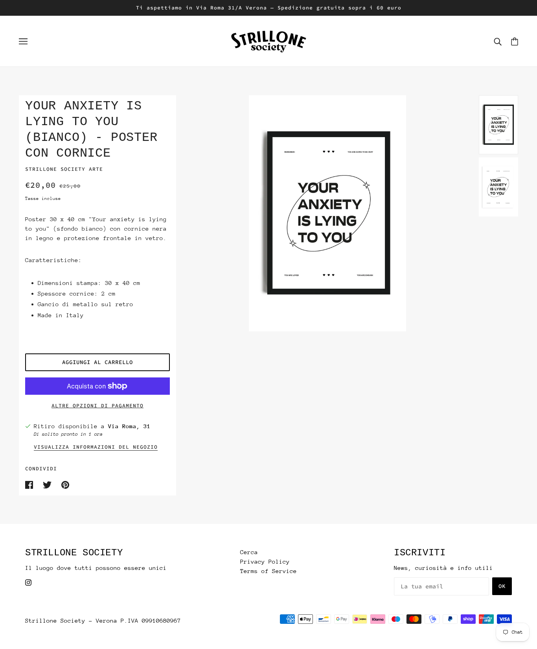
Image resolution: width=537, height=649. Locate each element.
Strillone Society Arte (64, 169)
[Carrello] (514, 41)
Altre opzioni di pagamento (97, 405)
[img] (28, 582)
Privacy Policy (265, 561)
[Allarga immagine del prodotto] (327, 213)
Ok (502, 586)
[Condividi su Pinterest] (65, 484)
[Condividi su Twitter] (49, 484)
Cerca (249, 552)
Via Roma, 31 (129, 426)
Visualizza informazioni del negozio (96, 447)
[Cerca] (497, 41)
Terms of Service (268, 571)
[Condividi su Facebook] (31, 484)
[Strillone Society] (268, 40)
